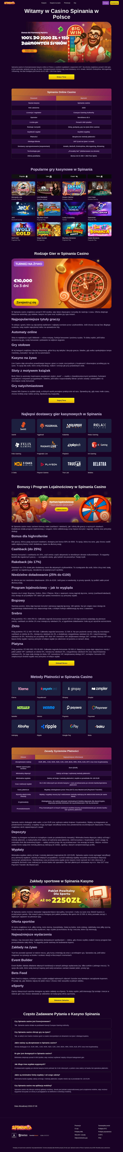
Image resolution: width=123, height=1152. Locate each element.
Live (47, 176)
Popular (22, 176)
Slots (98, 176)
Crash (73, 176)
